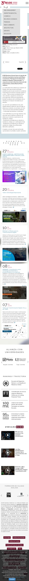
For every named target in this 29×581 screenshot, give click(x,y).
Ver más (24, 170)
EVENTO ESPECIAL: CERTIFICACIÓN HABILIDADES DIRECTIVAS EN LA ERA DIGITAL (13, 155)
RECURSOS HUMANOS (10, 19)
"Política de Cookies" (19, 577)
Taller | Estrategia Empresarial (11, 192)
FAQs (20, 548)
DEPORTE (7, 30)
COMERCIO (7, 16)
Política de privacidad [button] (18, 537)
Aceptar (12, 579)
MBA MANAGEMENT (10, 10)
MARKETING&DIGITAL (10, 13)
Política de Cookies (14, 541)
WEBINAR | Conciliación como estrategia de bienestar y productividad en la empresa (11, 271)
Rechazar (19, 579)
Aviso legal (7, 537)
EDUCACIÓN (7, 33)
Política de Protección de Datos (14, 545)
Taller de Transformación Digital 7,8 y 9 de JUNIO (14, 308)
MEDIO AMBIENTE (9, 25)
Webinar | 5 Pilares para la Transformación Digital (10, 231)
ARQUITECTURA (8, 27)
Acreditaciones (11, 548)
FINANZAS (7, 22)
